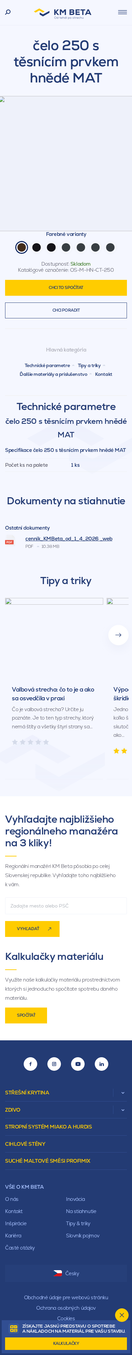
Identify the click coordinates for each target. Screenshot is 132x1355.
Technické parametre (47, 365)
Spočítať (26, 1015)
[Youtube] (78, 1064)
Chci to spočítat (66, 287)
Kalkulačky (66, 1343)
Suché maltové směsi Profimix (47, 1161)
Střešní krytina (27, 1092)
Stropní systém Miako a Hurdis (48, 1126)
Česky (72, 1273)
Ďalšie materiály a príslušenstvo (53, 374)
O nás (12, 1199)
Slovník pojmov (83, 1235)
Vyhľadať (28, 928)
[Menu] (122, 12)
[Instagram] (54, 1064)
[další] (118, 635)
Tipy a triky (89, 365)
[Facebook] (30, 1064)
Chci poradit (66, 310)
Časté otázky (20, 1247)
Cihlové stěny (25, 1144)
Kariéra (13, 1235)
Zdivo (12, 1110)
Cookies (66, 1318)
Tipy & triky (78, 1223)
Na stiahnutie (81, 1211)
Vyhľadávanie (8, 12)
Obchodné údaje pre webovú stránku (66, 1297)
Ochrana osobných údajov (66, 1308)
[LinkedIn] (101, 1064)
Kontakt (103, 374)
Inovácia (75, 1199)
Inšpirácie (16, 1223)
